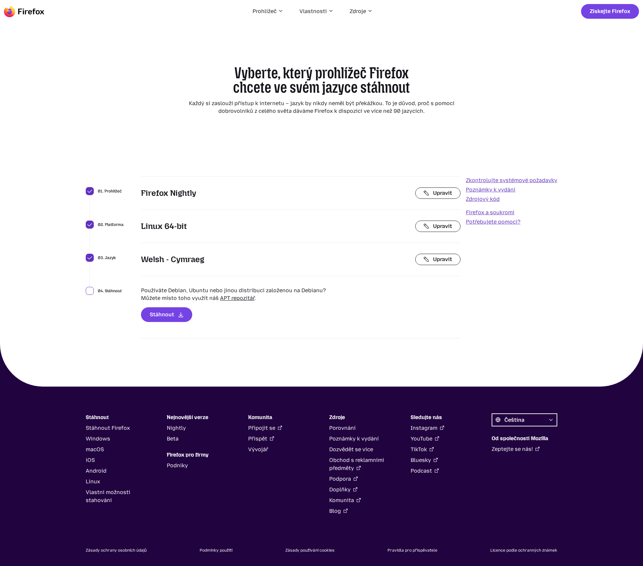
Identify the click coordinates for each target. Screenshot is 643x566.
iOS (90, 460)
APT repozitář (237, 298)
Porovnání (342, 428)
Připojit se (261, 428)
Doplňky (340, 489)
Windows (98, 438)
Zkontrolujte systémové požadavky (511, 180)
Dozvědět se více (351, 449)
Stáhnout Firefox (108, 428)
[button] (268, 11)
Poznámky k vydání (490, 189)
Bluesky (421, 460)
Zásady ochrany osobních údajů (116, 550)
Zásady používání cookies (310, 550)
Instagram (424, 428)
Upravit (442, 193)
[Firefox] (24, 11)
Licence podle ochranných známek (523, 550)
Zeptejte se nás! (512, 449)
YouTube (421, 438)
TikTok (419, 449)
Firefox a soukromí (490, 212)
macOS (95, 449)
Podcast (421, 471)
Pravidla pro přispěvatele (412, 550)
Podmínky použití (216, 550)
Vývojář (258, 449)
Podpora (340, 479)
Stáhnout (162, 314)
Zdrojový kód (483, 199)
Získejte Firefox (610, 11)
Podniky (177, 465)
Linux (93, 481)
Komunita (341, 500)
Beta (172, 438)
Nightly (176, 428)
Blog (335, 511)
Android (96, 471)
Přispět (257, 438)
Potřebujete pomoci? (493, 222)
